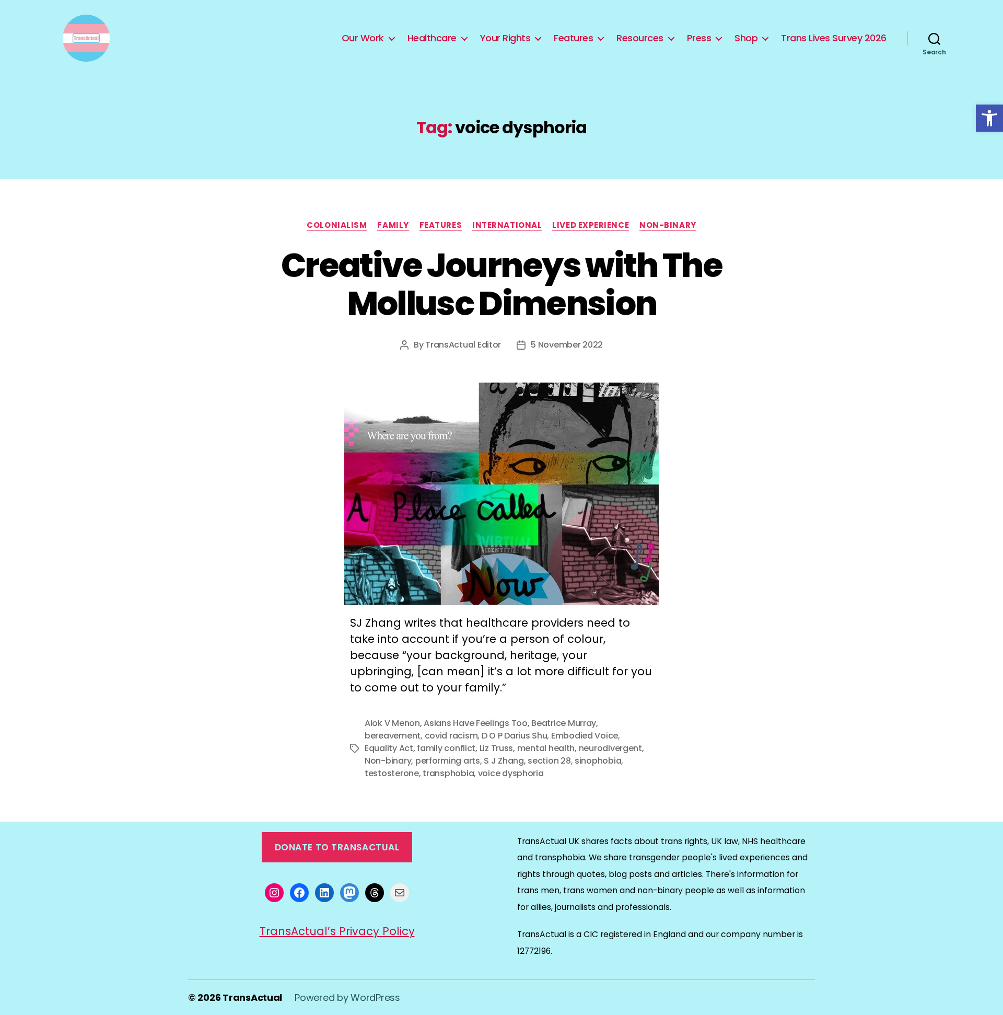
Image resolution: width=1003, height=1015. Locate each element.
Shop (745, 38)
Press (699, 38)
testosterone (392, 773)
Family (393, 225)
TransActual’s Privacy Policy (337, 931)
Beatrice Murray (563, 723)
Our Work (363, 38)
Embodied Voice (584, 736)
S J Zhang (504, 761)
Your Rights (505, 38)
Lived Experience (590, 225)
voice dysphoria (511, 773)
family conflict (446, 748)
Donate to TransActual (337, 847)
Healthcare (432, 38)
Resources (639, 38)
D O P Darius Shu (514, 736)
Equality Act (389, 748)
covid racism (451, 736)
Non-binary (667, 225)
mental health (546, 748)
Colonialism (337, 225)
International (507, 225)
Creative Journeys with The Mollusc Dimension (501, 284)
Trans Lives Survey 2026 (834, 38)
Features (573, 38)
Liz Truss (497, 748)
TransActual (252, 997)
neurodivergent (610, 748)
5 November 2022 (567, 345)
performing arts (447, 761)
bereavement (393, 736)
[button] (989, 118)
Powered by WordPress (347, 997)
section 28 (549, 761)
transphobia (448, 773)
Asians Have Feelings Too (476, 723)
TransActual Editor (463, 345)
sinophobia (598, 761)
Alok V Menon (392, 723)
